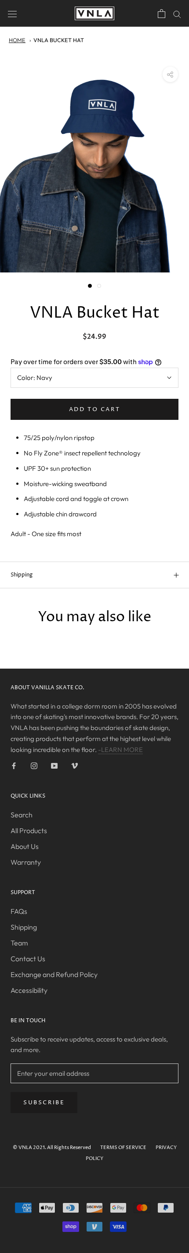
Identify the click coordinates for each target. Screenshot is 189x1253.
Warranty (26, 862)
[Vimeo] (74, 765)
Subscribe (44, 1102)
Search (22, 814)
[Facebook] (14, 765)
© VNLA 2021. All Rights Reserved (52, 1147)
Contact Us (28, 958)
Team (19, 942)
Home (17, 39)
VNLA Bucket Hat (58, 39)
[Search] (177, 14)
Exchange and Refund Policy (54, 974)
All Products (29, 830)
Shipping (22, 575)
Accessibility (29, 990)
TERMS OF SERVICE (123, 1147)
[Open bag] (161, 13)
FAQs (19, 911)
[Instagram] (34, 765)
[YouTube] (54, 765)
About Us (25, 846)
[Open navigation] (12, 13)
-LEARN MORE (120, 749)
